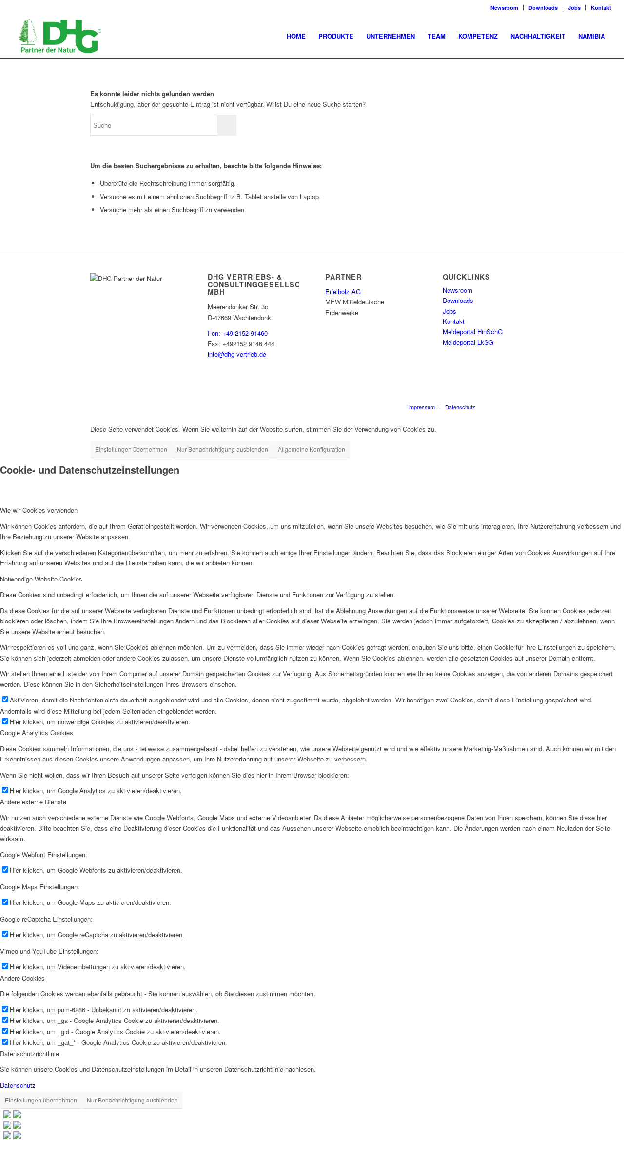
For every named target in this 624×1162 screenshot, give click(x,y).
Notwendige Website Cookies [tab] (41, 578)
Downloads (543, 7)
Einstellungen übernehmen (131, 449)
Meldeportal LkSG (468, 342)
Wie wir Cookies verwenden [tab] (39, 510)
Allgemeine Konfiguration (311, 449)
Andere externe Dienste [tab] (33, 801)
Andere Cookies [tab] (22, 977)
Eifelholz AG (343, 291)
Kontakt (601, 7)
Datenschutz (18, 1085)
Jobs (574, 7)
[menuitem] (296, 36)
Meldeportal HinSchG (473, 331)
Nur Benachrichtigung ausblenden (222, 449)
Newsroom (504, 7)
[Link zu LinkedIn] (497, 406)
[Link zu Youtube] (512, 406)
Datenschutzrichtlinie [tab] (29, 1053)
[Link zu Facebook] (526, 406)
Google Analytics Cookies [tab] (36, 732)
